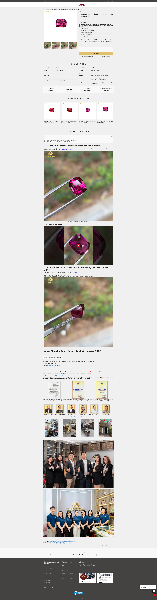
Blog (105, 1)
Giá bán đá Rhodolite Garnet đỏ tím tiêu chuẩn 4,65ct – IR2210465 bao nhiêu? (61, 140)
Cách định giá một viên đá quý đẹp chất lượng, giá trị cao (59, 543)
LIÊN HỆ (45, 357)
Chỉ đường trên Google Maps (93, 371)
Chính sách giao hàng (48, 576)
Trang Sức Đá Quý (56, 6)
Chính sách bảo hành (48, 582)
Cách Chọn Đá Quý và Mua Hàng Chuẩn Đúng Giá (59, 375)
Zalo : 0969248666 (102, 554)
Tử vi (62, 580)
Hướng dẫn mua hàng (48, 584)
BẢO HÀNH (59, 357)
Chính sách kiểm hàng (48, 578)
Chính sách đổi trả (47, 580)
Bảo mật (71, 575)
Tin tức (86, 1)
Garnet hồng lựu (54, 9)
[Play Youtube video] (78, 245)
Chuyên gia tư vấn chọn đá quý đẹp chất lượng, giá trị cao (63, 541)
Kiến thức (99, 1)
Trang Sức (70, 6)
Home (44, 9)
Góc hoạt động (64, 575)
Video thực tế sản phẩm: (51, 139)
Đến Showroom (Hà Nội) (48, 587)
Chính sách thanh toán (48, 575)
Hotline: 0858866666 (55, 554)
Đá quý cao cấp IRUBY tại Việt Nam (56, 542)
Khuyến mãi (64, 576)
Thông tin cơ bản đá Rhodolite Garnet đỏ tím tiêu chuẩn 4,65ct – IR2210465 (60, 137)
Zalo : (106, 56)
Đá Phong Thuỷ (93, 6)
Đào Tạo (92, 1)
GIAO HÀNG (52, 357)
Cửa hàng (48, 9)
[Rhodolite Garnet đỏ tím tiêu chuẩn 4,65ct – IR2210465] (47, 45)
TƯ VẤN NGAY (96, 53)
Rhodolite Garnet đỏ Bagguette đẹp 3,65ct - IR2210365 (51, 122)
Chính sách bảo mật (47, 573)
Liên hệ (63, 578)
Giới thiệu (48, 6)
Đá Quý (64, 6)
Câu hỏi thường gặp (47, 585)
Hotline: (88, 56)
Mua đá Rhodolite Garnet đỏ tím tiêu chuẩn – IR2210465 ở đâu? (58, 141)
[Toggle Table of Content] (110, 136)
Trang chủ (63, 573)
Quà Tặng (107, 6)
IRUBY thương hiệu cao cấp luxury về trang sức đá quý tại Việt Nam (65, 540)
